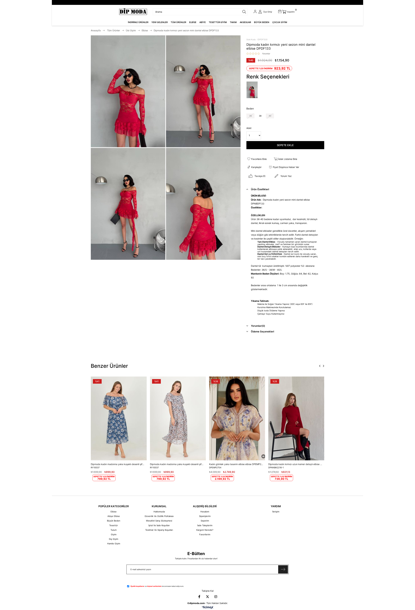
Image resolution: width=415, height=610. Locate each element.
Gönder (283, 569)
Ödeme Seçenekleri (262, 331)
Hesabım (204, 511)
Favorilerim (204, 534)
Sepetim (205, 520)
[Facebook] (199, 596)
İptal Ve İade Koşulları (159, 525)
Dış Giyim (113, 539)
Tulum (114, 530)
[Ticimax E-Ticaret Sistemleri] (207, 607)
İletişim (275, 511)
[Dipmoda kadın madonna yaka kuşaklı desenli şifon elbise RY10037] (119, 418)
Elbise (114, 511)
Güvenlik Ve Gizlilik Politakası (159, 516)
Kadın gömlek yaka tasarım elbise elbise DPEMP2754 (236, 464)
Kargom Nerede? (204, 530)
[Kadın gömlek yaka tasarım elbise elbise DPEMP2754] (237, 418)
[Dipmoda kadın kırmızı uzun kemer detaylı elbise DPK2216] (296, 418)
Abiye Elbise (113, 516)
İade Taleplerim (204, 525)
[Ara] (244, 12)
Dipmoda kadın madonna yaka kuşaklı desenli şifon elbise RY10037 (118, 464)
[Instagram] (215, 596)
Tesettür (113, 525)
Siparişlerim (205, 516)
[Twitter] (207, 596)
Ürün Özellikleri (260, 189)
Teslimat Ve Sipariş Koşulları (159, 530)
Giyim (113, 534)
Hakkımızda (159, 511)
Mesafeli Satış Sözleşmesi (159, 520)
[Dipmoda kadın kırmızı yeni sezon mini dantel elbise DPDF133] (252, 90)
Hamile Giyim (113, 543)
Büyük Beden (113, 520)
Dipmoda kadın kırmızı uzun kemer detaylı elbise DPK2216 (295, 464)
